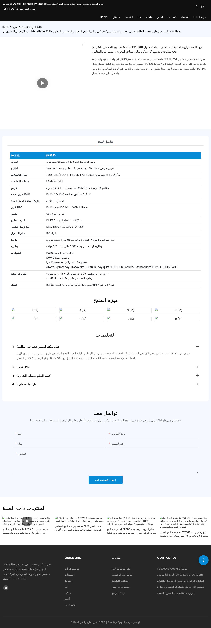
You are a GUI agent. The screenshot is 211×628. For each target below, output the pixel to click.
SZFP (5, 27)
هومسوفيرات (72, 568)
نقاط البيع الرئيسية (122, 575)
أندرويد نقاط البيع (121, 568)
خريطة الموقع (125, 622)
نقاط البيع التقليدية (32, 27)
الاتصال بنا (70, 605)
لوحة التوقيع (118, 593)
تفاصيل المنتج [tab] (105, 142)
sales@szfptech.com (189, 575)
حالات (68, 593)
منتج (15, 27)
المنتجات (69, 575)
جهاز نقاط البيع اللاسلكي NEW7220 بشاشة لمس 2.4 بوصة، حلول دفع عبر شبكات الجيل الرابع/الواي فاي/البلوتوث (79, 528)
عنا (66, 587)
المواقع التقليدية (120, 581)
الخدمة (68, 581)
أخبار (67, 599)
